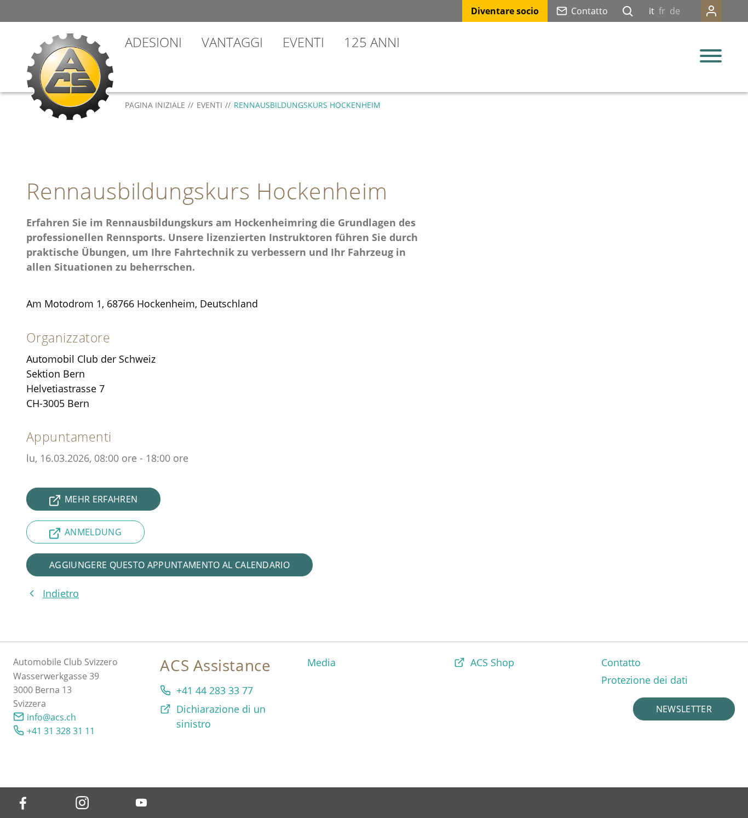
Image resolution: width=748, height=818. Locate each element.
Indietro (61, 593)
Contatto (589, 11)
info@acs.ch (51, 717)
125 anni (372, 42)
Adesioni (153, 42)
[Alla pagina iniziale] (70, 77)
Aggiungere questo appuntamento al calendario (169, 565)
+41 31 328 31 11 (61, 731)
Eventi (303, 42)
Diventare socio (505, 11)
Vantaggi (232, 42)
